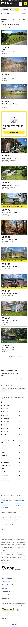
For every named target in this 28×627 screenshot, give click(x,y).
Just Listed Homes (19, 505)
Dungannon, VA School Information (9, 519)
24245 (2, 529)
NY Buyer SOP (6, 598)
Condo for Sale (4, 507)
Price (2, 13)
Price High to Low (9, 27)
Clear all (23, 13)
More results (15, 24)
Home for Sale (4, 505)
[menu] (25, 3)
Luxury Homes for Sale (20, 503)
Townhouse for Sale (19, 500)
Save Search (23, 9)
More (8, 13)
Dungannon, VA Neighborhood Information (11, 517)
